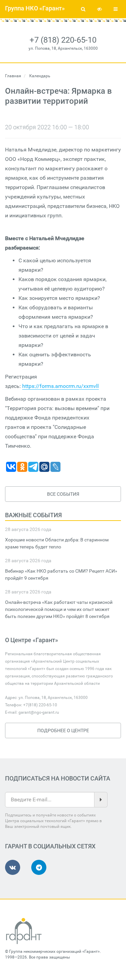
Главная (13, 76)
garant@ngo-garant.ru (38, 712)
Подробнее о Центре (63, 730)
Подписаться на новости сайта (57, 778)
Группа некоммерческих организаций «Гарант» (54, 951)
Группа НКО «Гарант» (35, 8)
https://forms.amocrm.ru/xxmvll (60, 386)
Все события (63, 494)
